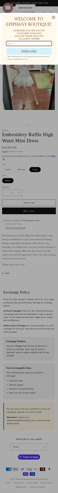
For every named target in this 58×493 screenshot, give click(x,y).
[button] (53, 17)
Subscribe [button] (29, 51)
